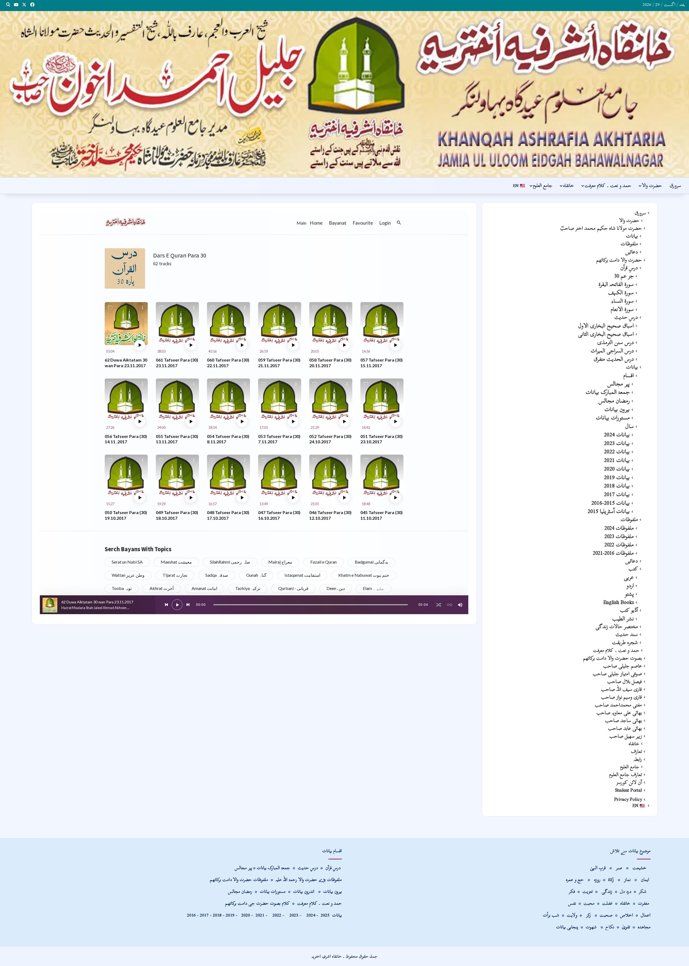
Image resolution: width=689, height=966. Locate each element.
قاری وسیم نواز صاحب (621, 697)
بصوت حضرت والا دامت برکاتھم (612, 658)
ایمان (646, 879)
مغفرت (643, 903)
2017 (204, 915)
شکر (643, 891)
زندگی (607, 891)
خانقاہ (568, 185)
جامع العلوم (542, 185)
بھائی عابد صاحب (625, 728)
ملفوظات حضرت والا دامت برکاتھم (239, 879)
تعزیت (587, 891)
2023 (292, 915)
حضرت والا (652, 185)
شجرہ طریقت (625, 642)
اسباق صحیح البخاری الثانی (606, 333)
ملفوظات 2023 (619, 536)
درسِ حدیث (626, 317)
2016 (191, 915)
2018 (217, 915)
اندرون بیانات (303, 891)
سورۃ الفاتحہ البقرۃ (616, 284)
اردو (630, 585)
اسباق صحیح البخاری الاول (606, 325)
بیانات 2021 (617, 460)
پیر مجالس (618, 384)
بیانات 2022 (617, 451)
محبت (589, 903)
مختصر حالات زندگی (617, 626)
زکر (588, 915)
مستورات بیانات (613, 417)
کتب (633, 568)
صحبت (606, 915)
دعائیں (631, 251)
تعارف (636, 751)
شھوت (592, 927)
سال (629, 426)
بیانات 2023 (617, 443)
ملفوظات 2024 (619, 527)
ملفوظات (629, 243)
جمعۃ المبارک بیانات (608, 392)
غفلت (607, 903)
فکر (572, 891)
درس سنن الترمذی (615, 342)
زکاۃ (611, 879)
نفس (572, 903)
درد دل (626, 891)
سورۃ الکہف (621, 292)
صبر (619, 867)
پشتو (629, 593)
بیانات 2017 (617, 494)
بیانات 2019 (617, 477)
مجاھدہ (644, 927)
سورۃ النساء (622, 300)
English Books (618, 602)
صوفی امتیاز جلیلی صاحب (617, 673)
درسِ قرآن (629, 267)
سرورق (675, 185)
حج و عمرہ (575, 879)
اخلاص (626, 915)
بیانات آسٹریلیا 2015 (609, 511)
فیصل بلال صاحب (624, 681)
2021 (260, 915)
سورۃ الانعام (622, 309)
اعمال (646, 915)
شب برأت (551, 915)
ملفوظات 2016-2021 (613, 552)
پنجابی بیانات (567, 927)
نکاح (610, 927)
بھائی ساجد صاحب (623, 720)
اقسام (628, 375)
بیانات (632, 236)
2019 (230, 915)
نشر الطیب (623, 618)
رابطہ (638, 759)
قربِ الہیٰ (598, 867)
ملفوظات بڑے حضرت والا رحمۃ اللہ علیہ (309, 879)
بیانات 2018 (617, 485)
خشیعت (640, 867)
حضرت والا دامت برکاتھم (619, 260)
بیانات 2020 (617, 469)
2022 (275, 915)
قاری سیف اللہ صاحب (621, 689)
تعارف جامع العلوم (625, 774)
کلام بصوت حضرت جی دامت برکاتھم (257, 903)
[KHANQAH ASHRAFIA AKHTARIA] (344, 94)
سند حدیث (627, 634)
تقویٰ (626, 927)
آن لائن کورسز (629, 782)
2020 (245, 915)
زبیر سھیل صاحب (625, 736)
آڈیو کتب (629, 610)
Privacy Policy (628, 799)
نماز (627, 879)
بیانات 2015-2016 (610, 503)
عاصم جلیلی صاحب (622, 666)
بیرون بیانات (617, 409)
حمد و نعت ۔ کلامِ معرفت (319, 903)
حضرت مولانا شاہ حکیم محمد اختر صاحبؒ (601, 228)
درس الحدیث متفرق (614, 359)
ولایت (572, 915)
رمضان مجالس (614, 400)
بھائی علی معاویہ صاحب (619, 712)
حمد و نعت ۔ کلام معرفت (608, 185)
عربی (629, 577)
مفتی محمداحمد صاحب (618, 705)
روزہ (598, 879)
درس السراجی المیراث (612, 350)
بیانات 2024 (617, 434)
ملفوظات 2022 (619, 544)
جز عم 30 (624, 275)
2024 (309, 915)
